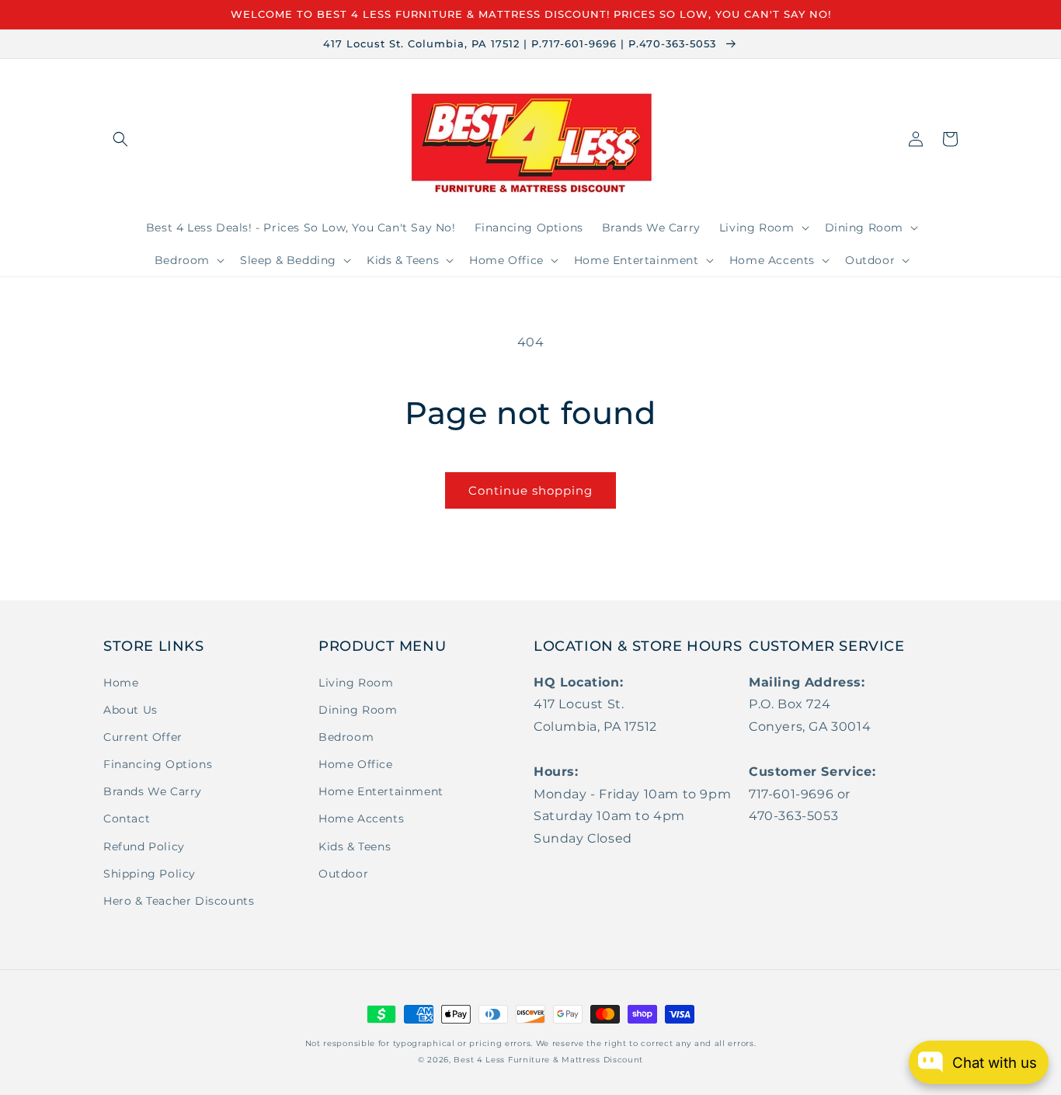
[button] (120, 139)
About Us (130, 710)
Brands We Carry (152, 791)
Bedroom (346, 737)
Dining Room (358, 710)
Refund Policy (144, 846)
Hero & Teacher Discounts (178, 901)
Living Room (356, 683)
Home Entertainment (381, 791)
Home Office (355, 764)
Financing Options (157, 764)
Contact (126, 819)
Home (120, 683)
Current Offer (143, 737)
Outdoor (343, 874)
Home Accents (361, 819)
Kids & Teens (354, 846)
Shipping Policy (149, 874)
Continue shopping (530, 490)
